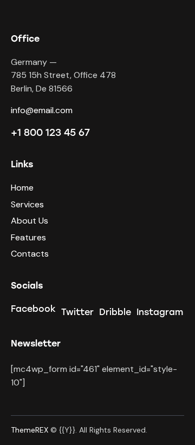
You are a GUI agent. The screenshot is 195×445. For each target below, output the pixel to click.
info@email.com (42, 110)
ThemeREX (29, 430)
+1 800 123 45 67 (50, 133)
